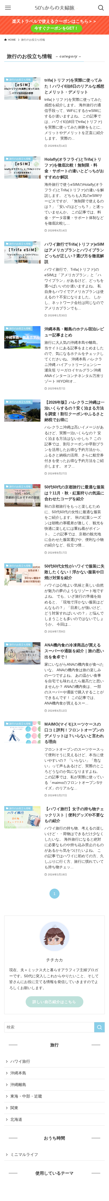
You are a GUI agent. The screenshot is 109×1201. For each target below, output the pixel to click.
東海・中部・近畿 (26, 1096)
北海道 (16, 1119)
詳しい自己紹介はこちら (54, 1002)
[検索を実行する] (99, 1027)
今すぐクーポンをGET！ (56, 28)
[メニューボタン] (8, 8)
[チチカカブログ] (54, 8)
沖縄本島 (18, 1073)
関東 (14, 1108)
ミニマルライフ (24, 1154)
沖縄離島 (18, 1085)
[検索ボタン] (101, 8)
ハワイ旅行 (20, 1061)
